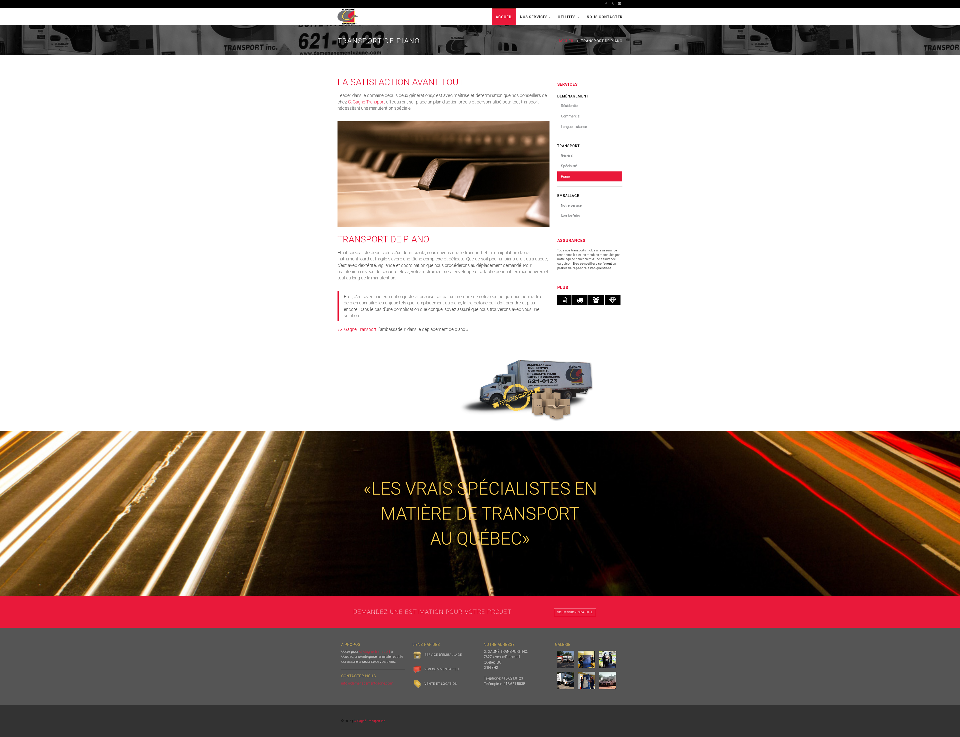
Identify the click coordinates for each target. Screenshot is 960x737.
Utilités (567, 17)
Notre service (571, 205)
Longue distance (574, 127)
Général (567, 155)
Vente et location (440, 684)
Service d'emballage (443, 655)
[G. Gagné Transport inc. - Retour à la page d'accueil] (348, 15)
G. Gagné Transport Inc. (370, 721)
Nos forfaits (570, 216)
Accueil (504, 17)
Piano (565, 176)
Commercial (570, 116)
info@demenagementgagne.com (367, 683)
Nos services (534, 17)
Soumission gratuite (575, 612)
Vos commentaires (441, 669)
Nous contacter (604, 17)
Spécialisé (569, 166)
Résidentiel (569, 106)
